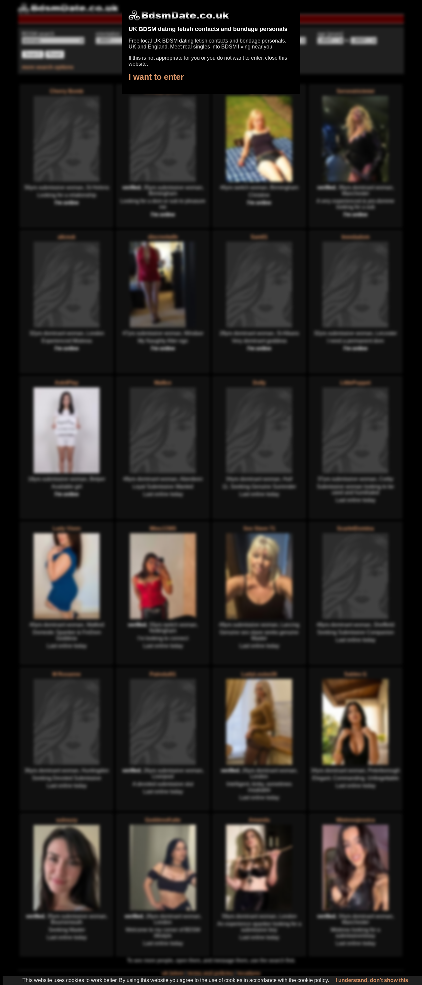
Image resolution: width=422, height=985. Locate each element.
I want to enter (156, 76)
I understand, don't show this (372, 980)
